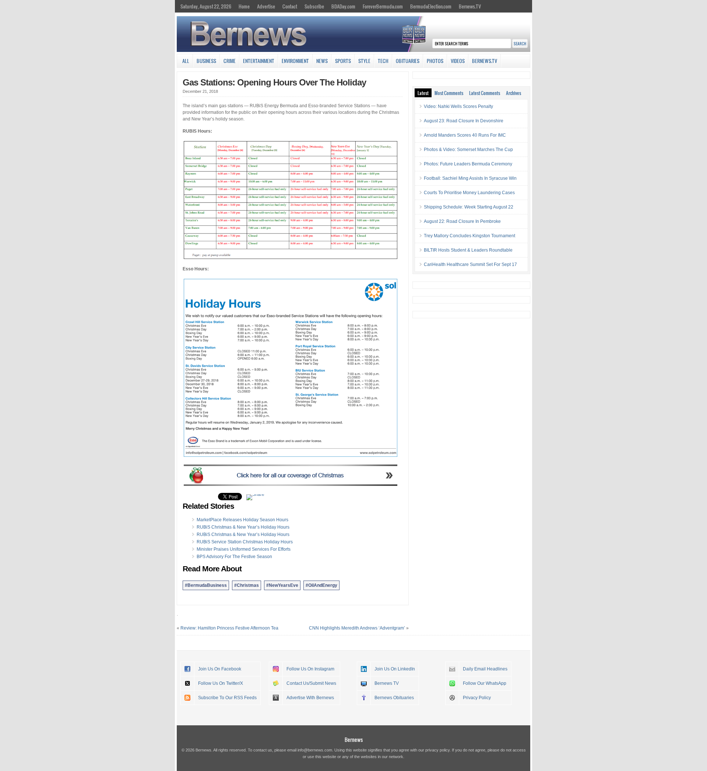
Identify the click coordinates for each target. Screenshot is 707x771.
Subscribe (314, 6)
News (322, 60)
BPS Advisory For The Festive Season (234, 556)
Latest (423, 93)
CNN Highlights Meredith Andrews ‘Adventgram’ (357, 628)
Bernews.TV (470, 6)
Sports (343, 60)
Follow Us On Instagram (310, 669)
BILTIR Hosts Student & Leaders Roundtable (468, 250)
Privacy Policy (477, 697)
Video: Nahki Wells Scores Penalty (458, 106)
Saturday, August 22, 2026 (205, 6)
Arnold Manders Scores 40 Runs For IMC (465, 135)
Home (244, 6)
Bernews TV (386, 683)
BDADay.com (343, 6)
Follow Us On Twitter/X (220, 683)
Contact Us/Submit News (311, 683)
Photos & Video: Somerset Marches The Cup (468, 149)
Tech (383, 60)
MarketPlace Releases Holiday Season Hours (242, 519)
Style (364, 60)
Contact (289, 6)
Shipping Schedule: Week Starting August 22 (468, 207)
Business (206, 60)
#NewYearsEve (282, 585)
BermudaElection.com (430, 6)
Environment (295, 60)
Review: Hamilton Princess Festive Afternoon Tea (229, 628)
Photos (435, 60)
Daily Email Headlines (485, 669)
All (185, 60)
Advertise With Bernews (310, 697)
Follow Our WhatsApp (484, 683)
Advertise (266, 6)
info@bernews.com (315, 750)
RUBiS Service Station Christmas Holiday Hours (245, 541)
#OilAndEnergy (321, 585)
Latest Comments (484, 93)
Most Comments (449, 93)
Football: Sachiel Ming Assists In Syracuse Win (470, 178)
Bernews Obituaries (394, 697)
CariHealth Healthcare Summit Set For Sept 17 (470, 264)
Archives (513, 93)
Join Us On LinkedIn (394, 669)
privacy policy (437, 750)
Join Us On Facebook (219, 669)
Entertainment (258, 60)
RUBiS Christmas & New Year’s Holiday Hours (243, 527)
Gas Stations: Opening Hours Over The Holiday (274, 82)
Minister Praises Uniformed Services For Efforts (244, 549)
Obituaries (407, 60)
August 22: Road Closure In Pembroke (462, 221)
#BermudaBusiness (206, 585)
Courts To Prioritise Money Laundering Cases (469, 192)
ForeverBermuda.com (383, 6)
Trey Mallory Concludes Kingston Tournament (469, 235)
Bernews (354, 739)
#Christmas (246, 585)
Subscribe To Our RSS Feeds (227, 697)
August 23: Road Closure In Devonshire (463, 120)
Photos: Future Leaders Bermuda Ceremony (468, 164)
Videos (458, 60)
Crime (230, 60)
